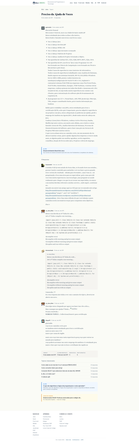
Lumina (61, 419)
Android (103, 3)
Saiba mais (68, 439)
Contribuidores (75, 439)
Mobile (88, 3)
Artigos (45, 421)
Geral (75, 3)
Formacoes (46, 419)
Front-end (35, 421)
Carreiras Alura (47, 416)
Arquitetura (36, 435)
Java (71, 3)
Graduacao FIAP (47, 423)
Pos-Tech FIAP (47, 426)
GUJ (42, 9)
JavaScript (36, 428)
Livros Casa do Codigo (49, 428)
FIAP (60, 421)
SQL (92, 3)
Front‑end (81, 3)
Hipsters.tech (63, 426)
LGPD (82, 439)
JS (95, 3)
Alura (60, 416)
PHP (98, 3)
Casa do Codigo (63, 423)
